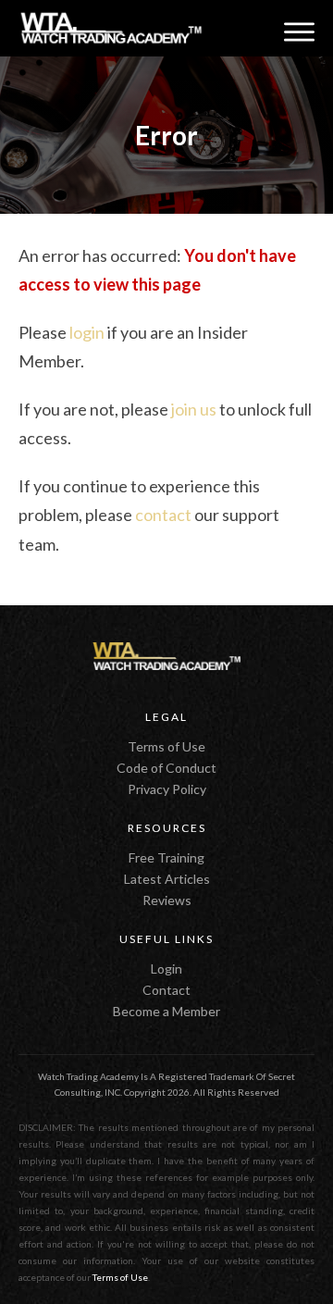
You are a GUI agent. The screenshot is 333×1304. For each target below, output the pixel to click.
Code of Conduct (166, 768)
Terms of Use (166, 746)
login (87, 332)
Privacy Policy (167, 789)
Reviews (166, 900)
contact (163, 514)
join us (193, 409)
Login (166, 968)
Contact (166, 990)
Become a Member (166, 1011)
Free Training (166, 857)
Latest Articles (167, 879)
